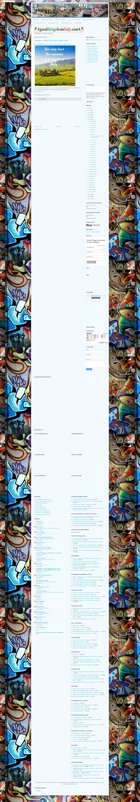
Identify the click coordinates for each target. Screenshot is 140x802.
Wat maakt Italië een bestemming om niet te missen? (85, 741)
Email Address (95, 247)
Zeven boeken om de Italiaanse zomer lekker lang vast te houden (87, 542)
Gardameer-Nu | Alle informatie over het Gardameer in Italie (49, 632)
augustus (91, 176)
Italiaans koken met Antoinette (43, 547)
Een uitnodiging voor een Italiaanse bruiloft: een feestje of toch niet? (88, 753)
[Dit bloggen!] (40, 99)
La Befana (38, 597)
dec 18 (92, 144)
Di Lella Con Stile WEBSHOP (43, 512)
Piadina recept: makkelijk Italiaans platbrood (83, 690)
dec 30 (92, 125)
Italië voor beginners (77, 739)
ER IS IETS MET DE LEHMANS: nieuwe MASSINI (85, 580)
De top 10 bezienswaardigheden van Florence (83, 677)
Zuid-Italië (38, 521)
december (91, 121)
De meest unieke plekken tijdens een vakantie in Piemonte (86, 675)
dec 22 (92, 140)
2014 (89, 194)
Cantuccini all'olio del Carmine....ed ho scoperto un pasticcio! (49, 592)
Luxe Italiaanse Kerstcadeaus (79, 506)
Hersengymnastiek (77, 748)
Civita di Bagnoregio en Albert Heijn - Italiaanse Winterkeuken (87, 719)
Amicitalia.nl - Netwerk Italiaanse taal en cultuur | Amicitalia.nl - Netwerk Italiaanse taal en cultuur (48, 569)
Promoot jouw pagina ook (91, 208)
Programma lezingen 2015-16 (42, 571)
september (91, 174)
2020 (89, 108)
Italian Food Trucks (60, 19)
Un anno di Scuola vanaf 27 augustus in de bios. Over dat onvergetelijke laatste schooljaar (86, 517)
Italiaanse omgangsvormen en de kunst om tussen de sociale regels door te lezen (89, 750)
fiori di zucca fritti (40, 576)
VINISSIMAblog (40, 601)
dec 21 (92, 142)
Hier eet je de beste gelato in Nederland (82, 619)
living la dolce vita (40, 617)
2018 (89, 112)
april (90, 185)
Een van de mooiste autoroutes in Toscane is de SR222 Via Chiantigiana (86, 567)
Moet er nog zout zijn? (78, 707)
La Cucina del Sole (40, 558)
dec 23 (92, 134)
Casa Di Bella (39, 505)
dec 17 (92, 146)
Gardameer (39, 596)
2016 (89, 117)
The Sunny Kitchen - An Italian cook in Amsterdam (49, 553)
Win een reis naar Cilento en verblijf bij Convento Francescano (87, 608)
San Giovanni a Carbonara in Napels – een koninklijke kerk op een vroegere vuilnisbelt (88, 539)
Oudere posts (78, 126)
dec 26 (92, 129)
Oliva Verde (39, 563)
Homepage (58, 126)
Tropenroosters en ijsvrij (78, 756)
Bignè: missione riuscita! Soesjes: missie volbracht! (47, 528)
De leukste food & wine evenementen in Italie (83, 598)
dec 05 (92, 158)
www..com (39, 790)
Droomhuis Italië (40, 542)
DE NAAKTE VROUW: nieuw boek (81, 582)
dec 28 (92, 127)
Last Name (89, 256)
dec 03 (92, 162)
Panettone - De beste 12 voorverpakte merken (83, 592)
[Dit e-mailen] (39, 99)
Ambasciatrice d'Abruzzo (42, 622)
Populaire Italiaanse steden (79, 737)
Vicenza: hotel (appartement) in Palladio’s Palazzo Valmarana (87, 661)
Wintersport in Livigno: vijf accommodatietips (83, 659)
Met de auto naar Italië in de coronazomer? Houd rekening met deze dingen (88, 679)
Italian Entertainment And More (43, 499)
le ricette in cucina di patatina (43, 575)
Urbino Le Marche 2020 (41, 533)
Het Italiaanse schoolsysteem (42, 608)
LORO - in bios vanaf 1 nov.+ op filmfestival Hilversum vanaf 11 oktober (88, 577)
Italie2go (38, 585)
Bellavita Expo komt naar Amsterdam (81, 640)
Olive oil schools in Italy (41, 564)
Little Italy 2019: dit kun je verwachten (82, 504)
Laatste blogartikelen (41, 627)
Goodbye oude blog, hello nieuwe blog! (45, 559)
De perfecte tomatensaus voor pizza (81, 696)
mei (90, 182)
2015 (89, 119)
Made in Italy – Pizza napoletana (80, 648)
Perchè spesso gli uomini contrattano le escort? (83, 778)
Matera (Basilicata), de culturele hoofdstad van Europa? (85, 724)
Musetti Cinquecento (88, 19)
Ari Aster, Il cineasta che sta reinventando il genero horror (86, 775)
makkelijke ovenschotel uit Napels (43, 549)
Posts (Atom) (44, 129)
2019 (89, 110)
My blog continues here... (41, 554)
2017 (89, 114)
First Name (89, 252)
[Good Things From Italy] (87, 207)
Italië (37, 630)
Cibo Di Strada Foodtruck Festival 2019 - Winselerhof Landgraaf (88, 501)
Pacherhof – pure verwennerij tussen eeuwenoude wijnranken (87, 550)
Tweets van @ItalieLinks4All (93, 232)
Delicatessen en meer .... (93, 61)
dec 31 (92, 123)
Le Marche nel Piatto (41, 591)
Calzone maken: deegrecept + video (81, 689)
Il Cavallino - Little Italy (93, 52)
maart (90, 187)
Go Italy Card (77, 23)
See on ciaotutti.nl (39, 91)
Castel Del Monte (40, 523)
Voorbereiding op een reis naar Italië (81, 735)
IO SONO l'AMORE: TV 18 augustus (81, 584)
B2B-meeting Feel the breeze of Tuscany (82, 644)
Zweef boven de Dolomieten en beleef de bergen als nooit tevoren (88, 547)
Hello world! (76, 625)
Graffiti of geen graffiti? (78, 711)
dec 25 (92, 132)
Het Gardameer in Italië (42, 580)
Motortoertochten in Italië (79, 733)
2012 (89, 199)
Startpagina (36, 19)
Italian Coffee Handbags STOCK (43, 514)
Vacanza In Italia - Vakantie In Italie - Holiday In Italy (57, 44)
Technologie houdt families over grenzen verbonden (84, 525)
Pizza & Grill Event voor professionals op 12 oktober (85, 521)
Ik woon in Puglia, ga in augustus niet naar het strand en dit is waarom (87, 559)
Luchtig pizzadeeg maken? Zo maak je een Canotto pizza (86, 694)
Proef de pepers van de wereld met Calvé (82, 633)
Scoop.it (40, 44)
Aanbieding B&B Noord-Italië (43, 587)
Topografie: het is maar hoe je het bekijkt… (83, 758)
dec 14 (92, 149)
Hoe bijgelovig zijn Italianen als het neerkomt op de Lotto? (86, 596)
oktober (91, 171)
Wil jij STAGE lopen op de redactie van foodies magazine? (86, 631)
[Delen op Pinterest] (45, 99)
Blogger (75, 784)
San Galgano (39, 543)
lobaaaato (102, 782)
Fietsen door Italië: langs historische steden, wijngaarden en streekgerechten (86, 564)
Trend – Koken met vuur (78, 627)
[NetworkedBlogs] (95, 295)
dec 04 (92, 160)
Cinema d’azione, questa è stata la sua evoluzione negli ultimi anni (88, 768)
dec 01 (92, 166)
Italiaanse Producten (66, 23)
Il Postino (75, 723)
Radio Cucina (39, 527)
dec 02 (92, 164)
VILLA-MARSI (40, 532)
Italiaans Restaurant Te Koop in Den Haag (45, 538)
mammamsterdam (40, 612)
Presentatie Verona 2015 (78, 642)
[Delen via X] (42, 99)
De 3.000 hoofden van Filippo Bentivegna (82, 705)
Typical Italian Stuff (89, 215)
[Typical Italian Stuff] (87, 216)
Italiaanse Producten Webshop (43, 511)
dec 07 (92, 153)
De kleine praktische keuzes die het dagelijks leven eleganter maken (88, 671)
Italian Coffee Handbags (74, 19)
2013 (89, 196)
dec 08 (92, 151)
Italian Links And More (39, 23)
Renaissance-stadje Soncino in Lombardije (82, 665)
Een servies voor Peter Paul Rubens (81, 594)
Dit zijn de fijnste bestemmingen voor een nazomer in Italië (86, 612)
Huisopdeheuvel (40, 606)
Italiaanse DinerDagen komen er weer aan (82, 646)
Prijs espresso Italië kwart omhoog (80, 519)
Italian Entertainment (47, 19)
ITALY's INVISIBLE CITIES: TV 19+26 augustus (84, 586)
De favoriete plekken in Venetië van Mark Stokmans (85, 545)
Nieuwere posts (38, 126)
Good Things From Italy (53, 7)
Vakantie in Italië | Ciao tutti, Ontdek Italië (51, 40)
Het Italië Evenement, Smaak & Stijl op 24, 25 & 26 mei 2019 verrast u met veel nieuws (89, 508)
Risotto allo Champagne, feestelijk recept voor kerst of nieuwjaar (87, 656)
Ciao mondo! (76, 703)
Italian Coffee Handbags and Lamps (44, 501)
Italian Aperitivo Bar (53, 23)
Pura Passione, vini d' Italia (42, 623)
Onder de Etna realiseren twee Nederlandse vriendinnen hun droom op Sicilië (89, 616)
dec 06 (92, 155)
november (91, 169)
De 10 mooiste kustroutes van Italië (81, 570)
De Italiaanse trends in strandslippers (81, 523)
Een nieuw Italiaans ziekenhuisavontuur (82, 561)
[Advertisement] (58, 113)
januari (91, 191)
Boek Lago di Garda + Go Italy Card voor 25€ (46, 581)
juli (90, 178)
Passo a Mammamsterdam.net (42, 613)
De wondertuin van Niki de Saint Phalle (82, 709)
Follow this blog (96, 297)
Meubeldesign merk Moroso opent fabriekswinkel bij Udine (86, 600)
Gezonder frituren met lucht (79, 629)
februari (91, 189)
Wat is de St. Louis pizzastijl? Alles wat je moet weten (85, 692)
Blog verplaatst (39, 602)
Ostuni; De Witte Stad (78, 726)
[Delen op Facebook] (43, 99)
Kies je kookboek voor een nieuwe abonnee (83, 613)
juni (90, 180)
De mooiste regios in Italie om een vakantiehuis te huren (86, 682)
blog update (38, 618)
